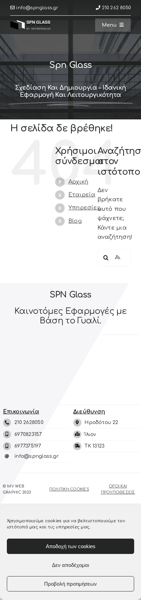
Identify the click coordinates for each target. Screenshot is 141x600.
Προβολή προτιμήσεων (70, 584)
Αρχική (78, 182)
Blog (75, 221)
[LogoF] (30, 23)
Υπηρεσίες (84, 208)
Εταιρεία (81, 195)
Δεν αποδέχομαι (70, 565)
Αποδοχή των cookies (70, 546)
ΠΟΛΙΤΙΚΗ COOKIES (69, 489)
